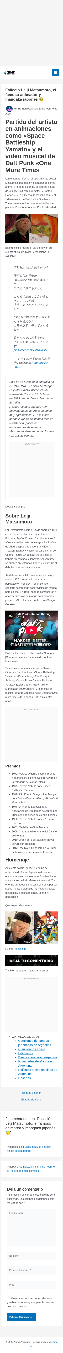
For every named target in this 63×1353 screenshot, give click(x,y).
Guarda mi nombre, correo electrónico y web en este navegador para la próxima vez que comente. (30, 1302)
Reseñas (24, 1078)
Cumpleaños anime (31, 1049)
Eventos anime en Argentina (38, 1057)
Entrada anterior (31, 1093)
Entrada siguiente (31, 1099)
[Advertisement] (31, 33)
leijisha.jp (20, 948)
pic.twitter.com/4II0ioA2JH (30, 350)
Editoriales (25, 1053)
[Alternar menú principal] (55, 72)
